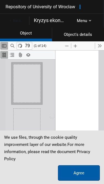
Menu (82, 20)
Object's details (78, 34)
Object (26, 33)
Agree (78, 172)
